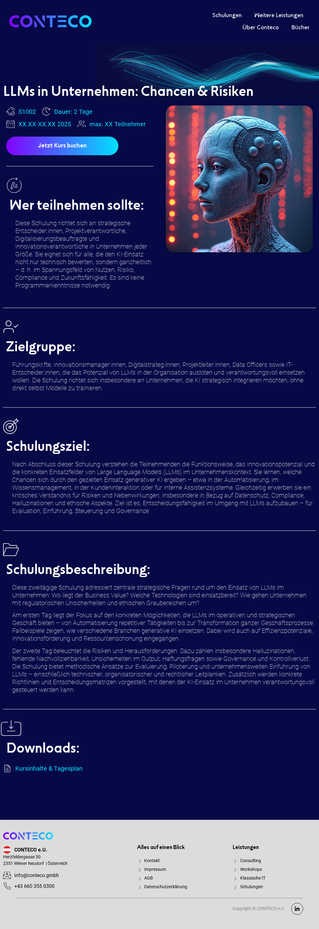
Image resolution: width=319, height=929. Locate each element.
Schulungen (227, 15)
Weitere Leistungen (278, 15)
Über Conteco (260, 27)
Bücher (300, 27)
